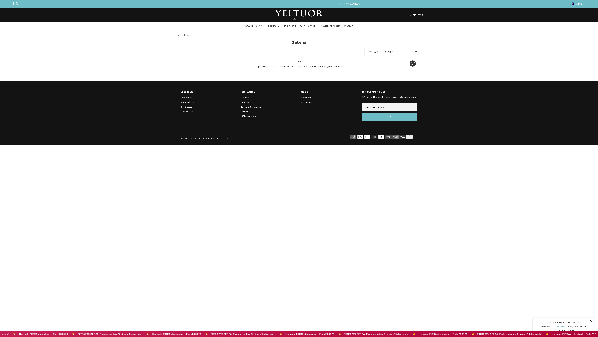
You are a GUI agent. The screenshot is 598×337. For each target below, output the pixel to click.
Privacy (244, 111)
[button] (416, 64)
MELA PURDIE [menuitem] (289, 26)
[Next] (439, 4)
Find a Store (187, 111)
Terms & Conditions (251, 107)
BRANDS (272, 26)
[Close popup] (591, 321)
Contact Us (186, 97)
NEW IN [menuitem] (249, 26)
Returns (245, 102)
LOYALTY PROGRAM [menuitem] (330, 26)
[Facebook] (13, 4)
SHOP (259, 26)
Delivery (245, 97)
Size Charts (186, 107)
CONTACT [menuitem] (348, 26)
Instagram (306, 102)
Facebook (306, 97)
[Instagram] (17, 4)
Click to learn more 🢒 (564, 330)
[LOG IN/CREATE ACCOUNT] (409, 15)
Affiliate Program (249, 116)
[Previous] (159, 4)
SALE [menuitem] (302, 26)
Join (389, 116)
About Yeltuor (187, 102)
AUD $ (578, 3)
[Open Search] (404, 15)
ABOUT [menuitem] (312, 26)
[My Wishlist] (414, 15)
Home (180, 35)
